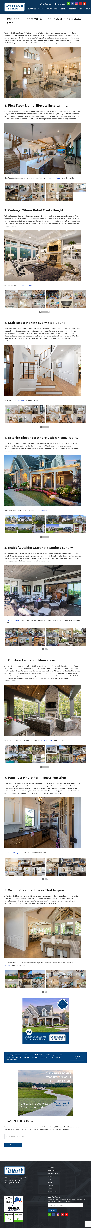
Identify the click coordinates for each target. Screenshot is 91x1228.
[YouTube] (84, 3)
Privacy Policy (52, 1191)
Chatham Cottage (25, 285)
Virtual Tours (52, 1170)
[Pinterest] (80, 3)
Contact (50, 1188)
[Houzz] (68, 3)
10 (48, 312)
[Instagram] (76, 3)
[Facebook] (72, 3)
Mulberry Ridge (54, 178)
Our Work (51, 1167)
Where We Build (53, 1173)
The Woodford (19, 400)
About (50, 1182)
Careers (50, 1185)
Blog (49, 1179)
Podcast (50, 1176)
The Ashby (43, 510)
